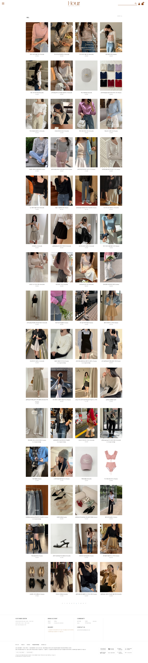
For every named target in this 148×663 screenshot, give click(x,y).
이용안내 (22, 644)
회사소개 (17, 644)
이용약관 (28, 644)
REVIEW (94, 621)
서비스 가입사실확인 (20, 652)
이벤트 (86, 621)
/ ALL (121, 16)
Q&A (78, 623)
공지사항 (79, 621)
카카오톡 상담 (88, 623)
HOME (118, 16)
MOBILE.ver (43, 644)
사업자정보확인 (30, 652)
